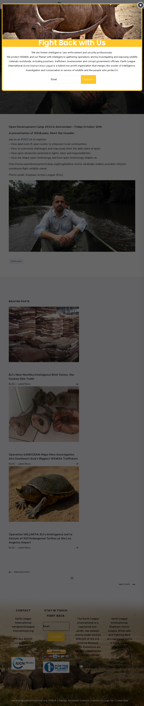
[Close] (141, 5)
